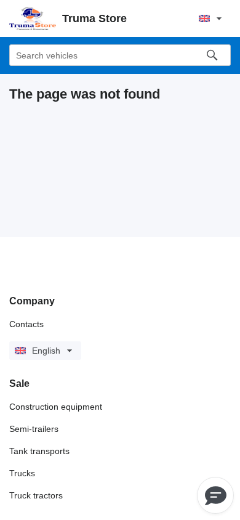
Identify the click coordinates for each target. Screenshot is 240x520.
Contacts (26, 324)
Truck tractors (36, 495)
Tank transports (39, 451)
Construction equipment (55, 407)
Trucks (22, 473)
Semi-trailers (33, 429)
